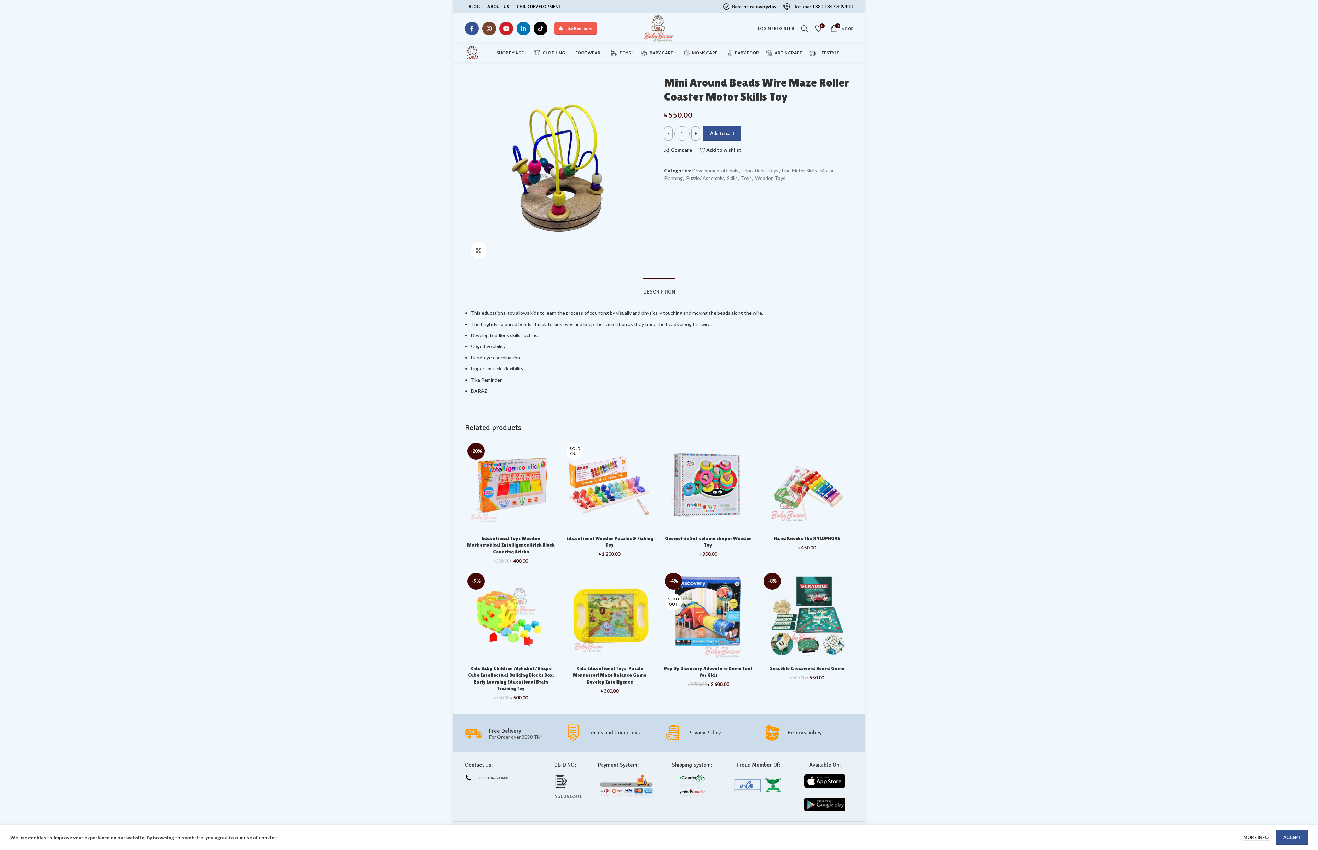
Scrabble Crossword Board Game (807, 668)
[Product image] (610, 486)
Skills (732, 178)
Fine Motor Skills (799, 170)
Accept (1292, 837)
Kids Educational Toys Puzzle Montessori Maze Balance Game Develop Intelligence (609, 675)
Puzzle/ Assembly (705, 178)
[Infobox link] (609, 732)
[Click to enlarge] (478, 250)
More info (1256, 837)
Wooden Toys (770, 178)
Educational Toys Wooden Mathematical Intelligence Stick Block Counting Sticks (511, 545)
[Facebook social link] (472, 28)
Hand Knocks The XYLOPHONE (807, 538)
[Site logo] (659, 28)
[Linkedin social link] (523, 28)
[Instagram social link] (489, 28)
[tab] (659, 288)
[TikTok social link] (540, 28)
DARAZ (479, 391)
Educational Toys (760, 170)
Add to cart (722, 133)
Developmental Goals (715, 170)
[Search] (804, 28)
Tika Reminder (578, 28)
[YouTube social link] (506, 28)
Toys (746, 178)
